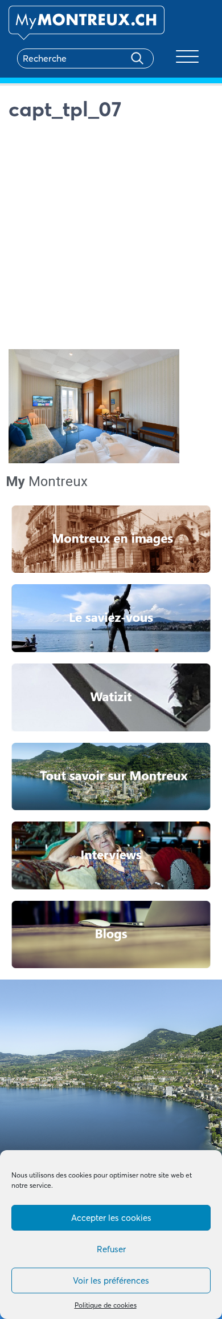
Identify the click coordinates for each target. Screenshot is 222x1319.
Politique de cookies (106, 1305)
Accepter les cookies (111, 1217)
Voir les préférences (111, 1280)
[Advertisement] (111, 238)
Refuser (111, 1249)
